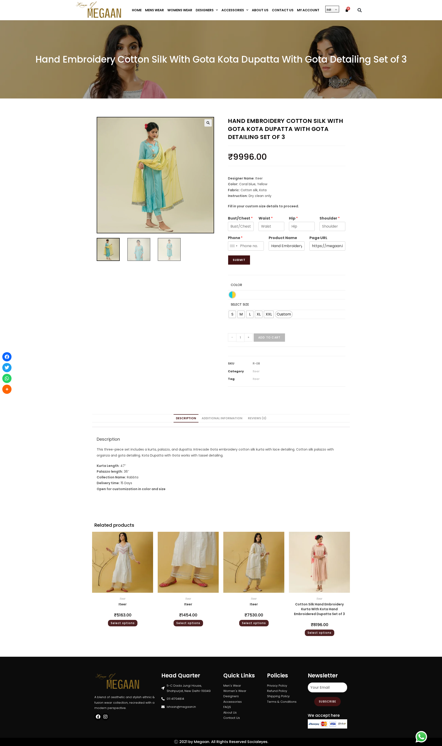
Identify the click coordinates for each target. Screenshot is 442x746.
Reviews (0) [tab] (257, 418)
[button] (359, 10)
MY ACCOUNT (308, 10)
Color (236, 285)
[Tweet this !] (7, 367)
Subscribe (327, 701)
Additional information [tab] (222, 418)
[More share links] (7, 389)
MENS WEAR (154, 10)
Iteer (256, 371)
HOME (137, 10)
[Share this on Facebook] (7, 356)
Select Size (240, 304)
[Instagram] (105, 716)
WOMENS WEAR (179, 10)
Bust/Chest (240, 218)
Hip (293, 218)
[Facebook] (98, 716)
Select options (123, 623)
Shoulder (330, 218)
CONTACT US (283, 10)
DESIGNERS (205, 10)
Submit (239, 260)
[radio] (232, 294)
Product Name (283, 238)
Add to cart (269, 337)
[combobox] (233, 246)
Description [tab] (186, 418)
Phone (235, 238)
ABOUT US (260, 10)
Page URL (318, 238)
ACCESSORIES (232, 10)
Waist (266, 218)
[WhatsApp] (7, 378)
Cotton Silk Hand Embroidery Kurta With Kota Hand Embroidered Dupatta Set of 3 (319, 609)
